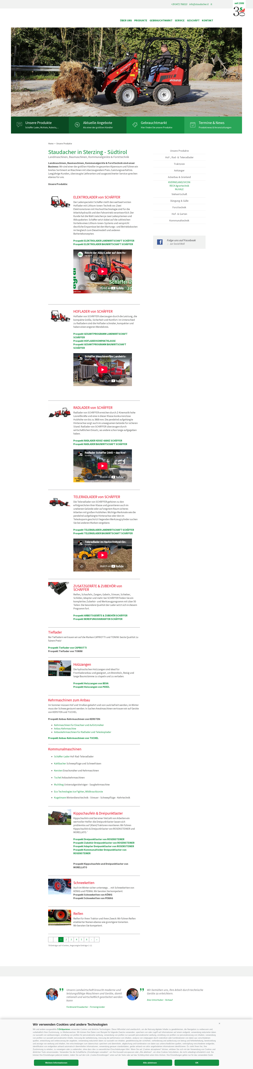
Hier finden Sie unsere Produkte (156, 127)
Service (180, 20)
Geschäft (193, 20)
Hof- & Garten (179, 214)
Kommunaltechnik (179, 220)
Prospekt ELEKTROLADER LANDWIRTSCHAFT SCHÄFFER (103, 240)
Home (51, 143)
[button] (219, 1023)
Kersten (58, 770)
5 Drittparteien (63, 1029)
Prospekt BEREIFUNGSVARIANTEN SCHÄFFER (97, 619)
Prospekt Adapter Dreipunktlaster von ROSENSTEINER (103, 846)
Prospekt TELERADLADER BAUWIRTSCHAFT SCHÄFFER (103, 533)
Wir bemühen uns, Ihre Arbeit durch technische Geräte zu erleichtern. (175, 991)
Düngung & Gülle (179, 200)
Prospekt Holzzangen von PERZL (91, 686)
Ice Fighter (78, 791)
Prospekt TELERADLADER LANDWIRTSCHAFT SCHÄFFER (103, 529)
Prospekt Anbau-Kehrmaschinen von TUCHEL (73, 738)
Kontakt (207, 20)
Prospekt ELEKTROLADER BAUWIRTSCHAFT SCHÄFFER (103, 244)
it (211, 4)
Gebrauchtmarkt (161, 20)
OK (196, 1063)
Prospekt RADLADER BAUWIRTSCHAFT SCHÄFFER (100, 444)
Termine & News (211, 122)
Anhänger (179, 170)
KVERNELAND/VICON (179, 182)
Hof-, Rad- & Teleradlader (179, 157)
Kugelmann (60, 797)
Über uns (126, 20)
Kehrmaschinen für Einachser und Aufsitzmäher (79, 725)
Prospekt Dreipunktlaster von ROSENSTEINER (98, 839)
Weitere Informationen (56, 1063)
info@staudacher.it (199, 4)
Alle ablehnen (150, 1063)
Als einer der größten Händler (98, 127)
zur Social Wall (177, 243)
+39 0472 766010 (179, 4)
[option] (126, 72)
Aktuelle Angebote (97, 122)
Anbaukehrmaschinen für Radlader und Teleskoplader (82, 732)
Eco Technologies (63, 791)
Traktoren (179, 164)
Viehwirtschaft (179, 194)
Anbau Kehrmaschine (65, 728)
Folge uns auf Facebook (181, 240)
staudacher (69, 20)
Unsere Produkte (38, 122)
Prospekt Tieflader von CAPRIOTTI (67, 647)
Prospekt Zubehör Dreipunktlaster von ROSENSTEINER (103, 842)
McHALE (179, 189)
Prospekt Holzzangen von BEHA (90, 683)
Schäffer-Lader (62, 756)
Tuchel (57, 777)
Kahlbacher (60, 763)
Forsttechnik (179, 207)
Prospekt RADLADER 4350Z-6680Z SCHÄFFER (97, 440)
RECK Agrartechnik (179, 185)
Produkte (140, 20)
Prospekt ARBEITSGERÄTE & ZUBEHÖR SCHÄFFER (100, 615)
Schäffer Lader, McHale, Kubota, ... (42, 127)
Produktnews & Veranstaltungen (215, 127)
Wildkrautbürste (94, 791)
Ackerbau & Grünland (179, 177)
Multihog (59, 784)
